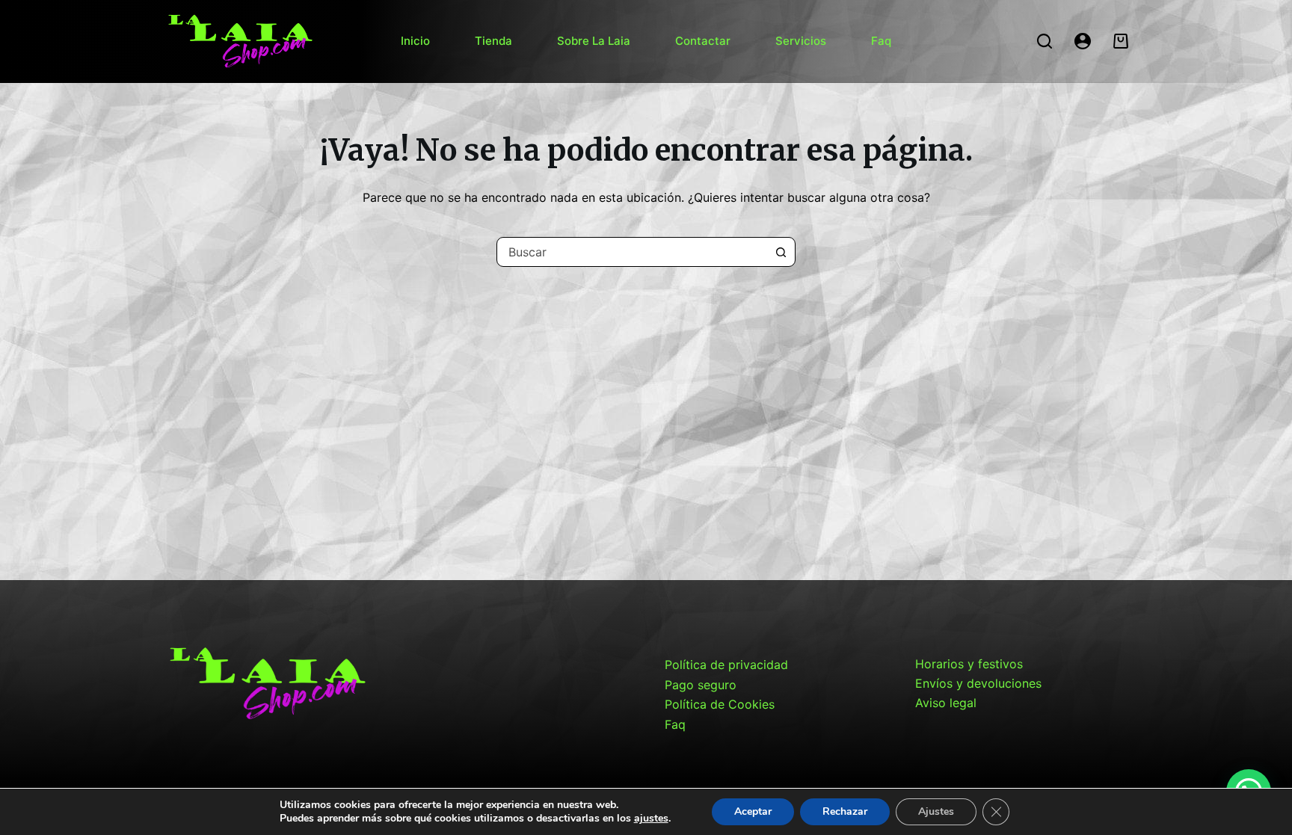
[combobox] (631, 252)
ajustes (651, 818)
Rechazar (844, 811)
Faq (881, 41)
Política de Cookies (720, 704)
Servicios (800, 41)
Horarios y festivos (969, 663)
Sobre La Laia (593, 41)
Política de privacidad (726, 664)
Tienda (493, 41)
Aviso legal (945, 702)
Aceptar (753, 811)
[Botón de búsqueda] (780, 252)
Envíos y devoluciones (978, 683)
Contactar (702, 41)
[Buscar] (1044, 41)
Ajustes (936, 811)
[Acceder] (1082, 41)
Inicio (415, 41)
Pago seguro (700, 684)
